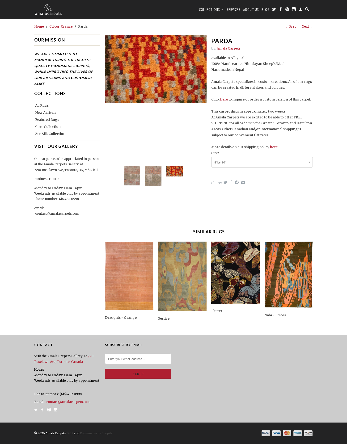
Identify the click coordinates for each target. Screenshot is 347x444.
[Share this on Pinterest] (236, 182)
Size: (215, 153)
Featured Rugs (47, 119)
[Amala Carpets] (67, 10)
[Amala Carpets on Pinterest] (287, 10)
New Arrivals (45, 112)
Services (234, 9)
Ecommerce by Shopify (96, 433)
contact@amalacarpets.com (57, 214)
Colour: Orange (61, 27)
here (224, 99)
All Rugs (42, 105)
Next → (307, 27)
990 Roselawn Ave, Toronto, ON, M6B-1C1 (66, 170)
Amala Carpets (229, 48)
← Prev (290, 27)
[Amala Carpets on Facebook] (281, 10)
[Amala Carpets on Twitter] (274, 10)
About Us (251, 9)
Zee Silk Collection (50, 134)
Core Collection (48, 127)
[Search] (307, 10)
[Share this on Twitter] (224, 182)
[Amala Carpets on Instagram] (294, 10)
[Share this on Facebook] (230, 182)
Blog (266, 9)
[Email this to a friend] (242, 182)
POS (70, 433)
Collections (211, 9)
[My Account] (301, 10)
